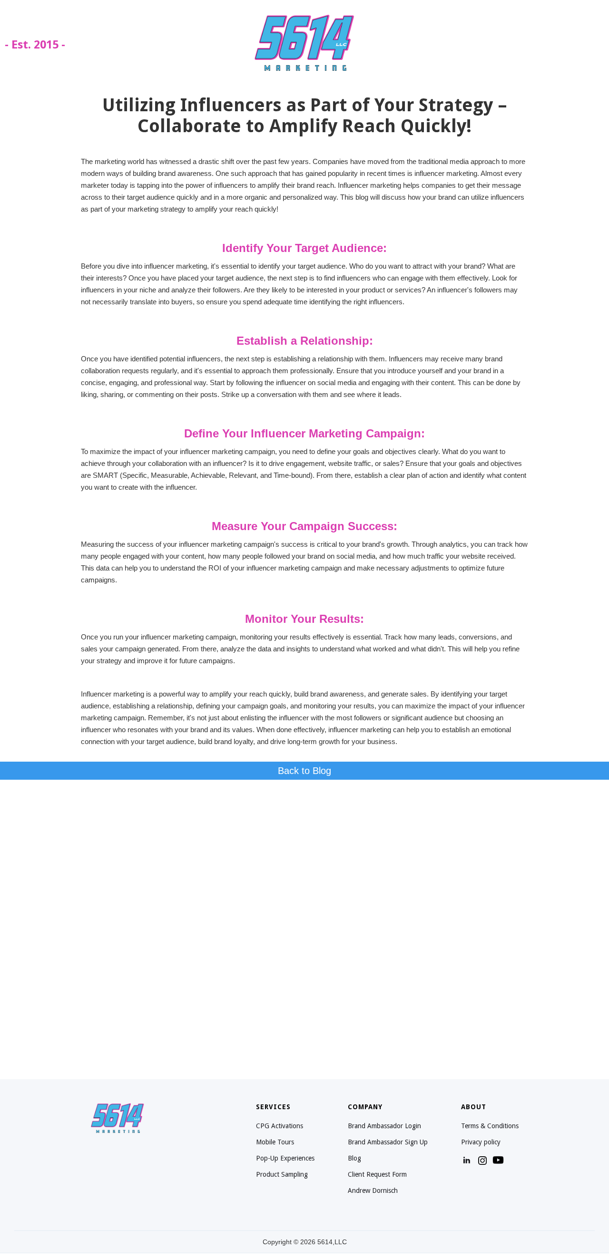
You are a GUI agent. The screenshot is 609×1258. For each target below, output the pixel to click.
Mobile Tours (275, 1142)
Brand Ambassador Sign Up (388, 1142)
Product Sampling (282, 1174)
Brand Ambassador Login (384, 1126)
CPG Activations (279, 1126)
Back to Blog (304, 770)
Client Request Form (377, 1174)
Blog (354, 1158)
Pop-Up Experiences (285, 1158)
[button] (590, 42)
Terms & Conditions (490, 1126)
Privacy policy (481, 1142)
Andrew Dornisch (373, 1190)
